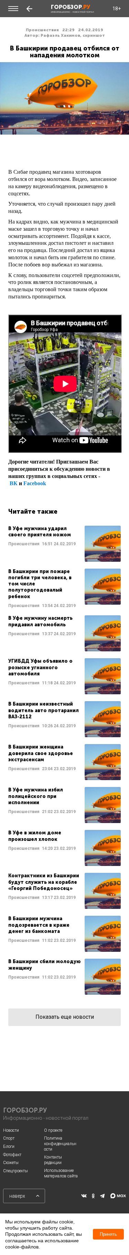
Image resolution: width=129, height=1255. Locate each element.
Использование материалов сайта (61, 1173)
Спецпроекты (15, 1170)
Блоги (8, 1146)
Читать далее (64, 544)
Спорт (8, 1138)
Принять (108, 1234)
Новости (11, 1130)
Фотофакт (12, 1154)
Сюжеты (11, 1162)
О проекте (53, 1130)
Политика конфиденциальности (60, 1143)
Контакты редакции (53, 1160)
